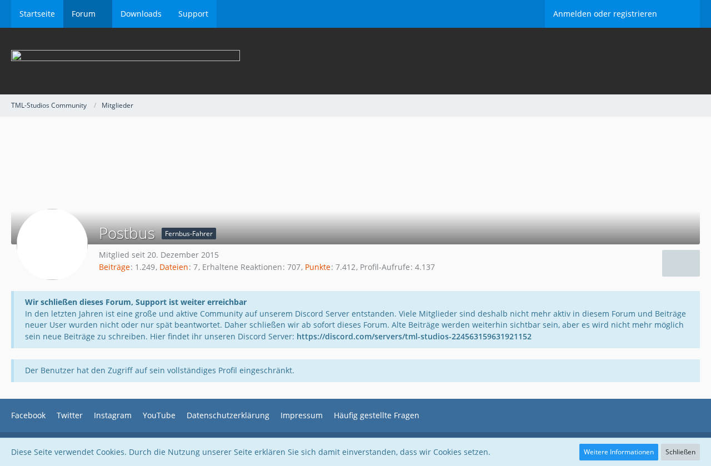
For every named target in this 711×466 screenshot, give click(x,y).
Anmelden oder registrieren (605, 13)
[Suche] (682, 14)
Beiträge (114, 267)
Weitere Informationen (619, 452)
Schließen (680, 452)
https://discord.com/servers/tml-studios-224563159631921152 (414, 336)
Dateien (173, 267)
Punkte (318, 267)
